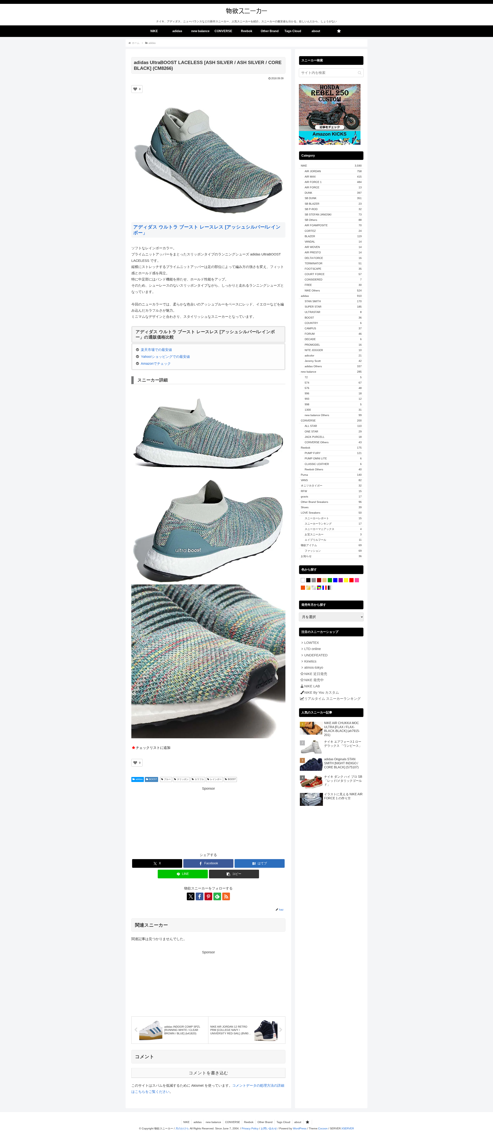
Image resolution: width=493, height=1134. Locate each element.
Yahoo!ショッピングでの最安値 (165, 357)
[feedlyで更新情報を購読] (217, 896)
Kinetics (310, 661)
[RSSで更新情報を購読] (226, 896)
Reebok (248, 1122)
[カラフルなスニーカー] (319, 588)
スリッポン (183, 779)
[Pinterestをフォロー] (208, 896)
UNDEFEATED (316, 655)
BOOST (153, 779)
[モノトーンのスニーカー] (330, 588)
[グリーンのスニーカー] (330, 580)
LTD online (312, 649)
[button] (234, 874)
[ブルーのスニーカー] (335, 580)
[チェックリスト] (338, 31)
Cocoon (323, 1128)
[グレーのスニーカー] (314, 580)
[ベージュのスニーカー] (324, 580)
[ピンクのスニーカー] (357, 580)
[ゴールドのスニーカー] (308, 588)
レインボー (216, 779)
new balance (213, 1122)
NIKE (186, 1122)
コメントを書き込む (208, 1073)
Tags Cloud (283, 1122)
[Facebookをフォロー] (199, 896)
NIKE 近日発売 (315, 674)
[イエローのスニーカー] (346, 580)
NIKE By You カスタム (321, 692)
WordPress (299, 1128)
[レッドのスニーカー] (351, 580)
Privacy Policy (250, 1128)
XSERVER (347, 1128)
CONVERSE (232, 1122)
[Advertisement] (208, 819)
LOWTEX (311, 643)
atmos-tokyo (313, 667)
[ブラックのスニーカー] (308, 580)
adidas (139, 779)
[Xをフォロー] (191, 896)
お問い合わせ (269, 1128)
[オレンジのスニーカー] (303, 588)
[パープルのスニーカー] (341, 580)
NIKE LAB (312, 686)
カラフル (199, 779)
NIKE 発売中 (314, 680)
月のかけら (182, 1128)
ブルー (167, 779)
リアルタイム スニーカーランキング (332, 699)
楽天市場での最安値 (156, 350)
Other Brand (264, 1122)
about (297, 1122)
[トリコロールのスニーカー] (324, 588)
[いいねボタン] (135, 89)
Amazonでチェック (156, 363)
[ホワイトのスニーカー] (303, 580)
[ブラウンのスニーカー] (319, 580)
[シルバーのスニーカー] (314, 588)
